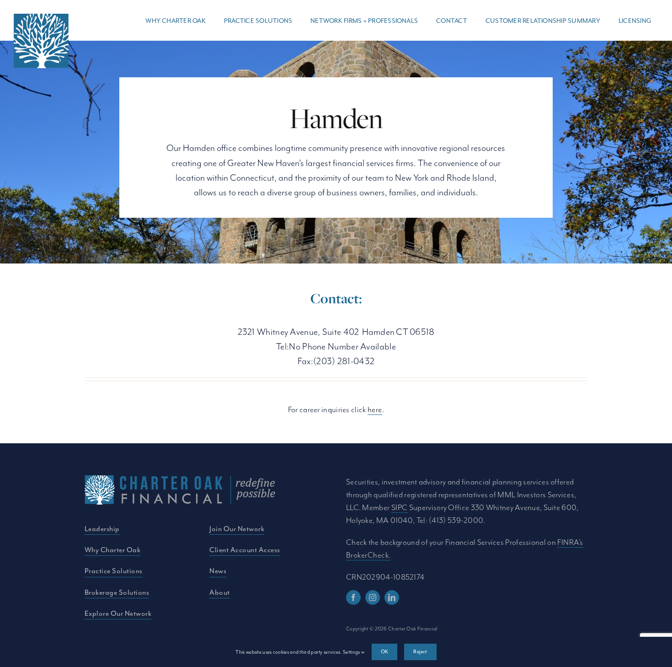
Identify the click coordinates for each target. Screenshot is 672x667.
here (375, 409)
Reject (420, 651)
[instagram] (372, 597)
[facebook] (353, 597)
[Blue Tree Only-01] (41, 18)
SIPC (399, 507)
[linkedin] (391, 597)
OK (384, 651)
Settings (352, 652)
